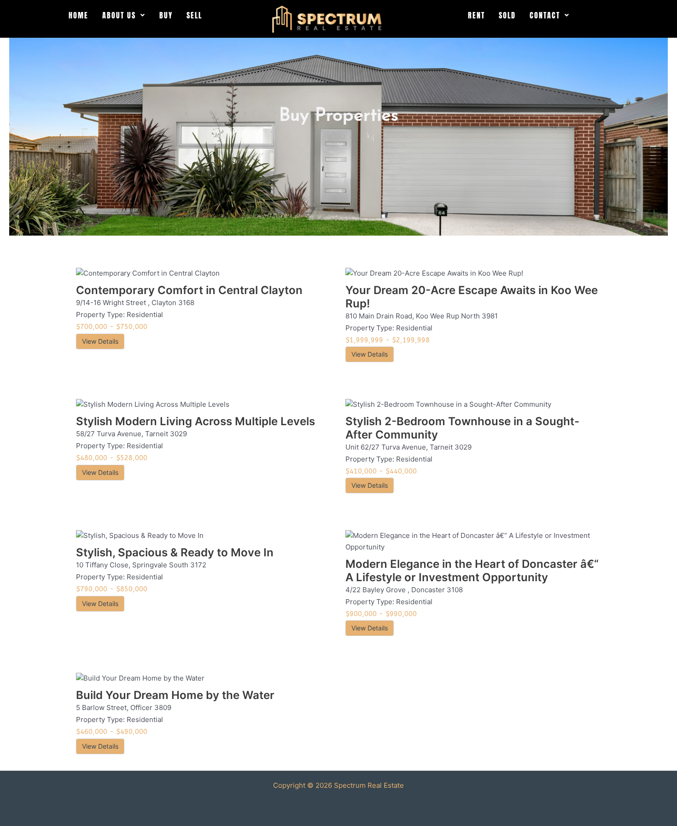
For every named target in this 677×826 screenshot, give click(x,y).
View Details (100, 341)
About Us (119, 15)
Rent (476, 15)
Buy (166, 15)
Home (78, 15)
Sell (194, 15)
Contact (545, 15)
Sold (507, 15)
